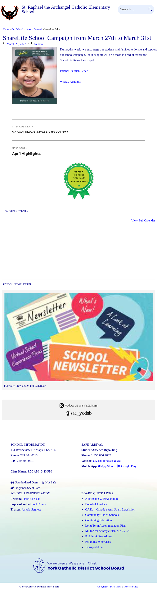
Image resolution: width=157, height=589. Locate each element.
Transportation (94, 547)
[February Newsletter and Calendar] (78, 338)
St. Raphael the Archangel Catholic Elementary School (66, 9)
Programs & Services (98, 541)
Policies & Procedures (98, 536)
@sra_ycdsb (78, 413)
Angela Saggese (31, 509)
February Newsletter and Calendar (25, 385)
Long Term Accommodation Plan (105, 525)
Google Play (128, 466)
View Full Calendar (143, 220)
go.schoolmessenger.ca (107, 460)
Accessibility (131, 586)
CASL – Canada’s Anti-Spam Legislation (110, 509)
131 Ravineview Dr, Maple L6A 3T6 (33, 450)
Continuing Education (98, 520)
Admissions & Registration (101, 498)
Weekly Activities (70, 81)
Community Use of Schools (102, 514)
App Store (107, 466)
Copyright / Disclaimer (109, 586)
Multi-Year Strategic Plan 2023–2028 (107, 531)
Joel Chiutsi (39, 504)
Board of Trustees (96, 504)
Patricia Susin (32, 498)
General (38, 44)
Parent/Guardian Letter (73, 71)
